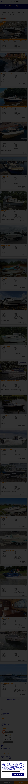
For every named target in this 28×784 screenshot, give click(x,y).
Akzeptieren (18, 774)
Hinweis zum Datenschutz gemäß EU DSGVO (11, 771)
